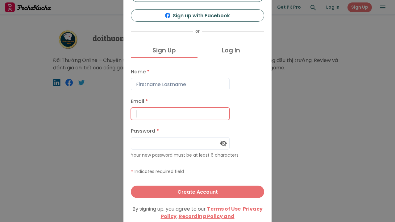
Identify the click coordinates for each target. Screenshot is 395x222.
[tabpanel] (197, 131)
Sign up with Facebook (201, 15)
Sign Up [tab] (164, 50)
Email (139, 101)
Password (145, 130)
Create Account (197, 191)
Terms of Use (224, 208)
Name (140, 71)
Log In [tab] (231, 50)
